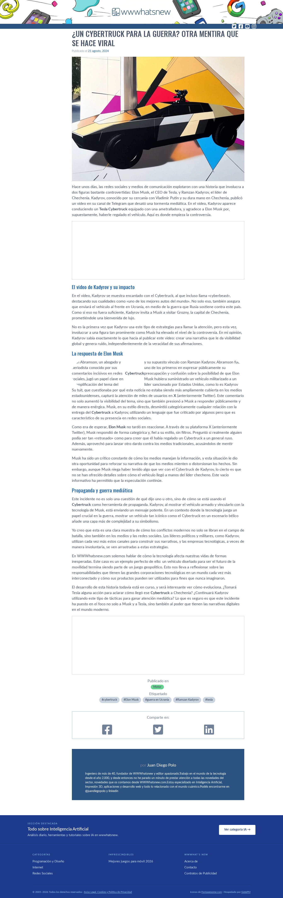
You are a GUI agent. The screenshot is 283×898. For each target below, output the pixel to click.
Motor (157, 687)
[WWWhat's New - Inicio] (141, 12)
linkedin (113, 791)
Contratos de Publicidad (200, 873)
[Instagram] (254, 26)
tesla (210, 699)
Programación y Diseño (48, 861)
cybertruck (110, 699)
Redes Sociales (43, 873)
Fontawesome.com (211, 892)
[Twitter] (234, 26)
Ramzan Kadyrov (188, 699)
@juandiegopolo (95, 791)
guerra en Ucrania (158, 699)
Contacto (190, 867)
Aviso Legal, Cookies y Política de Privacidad (108, 892)
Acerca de (191, 861)
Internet (38, 867)
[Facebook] (240, 26)
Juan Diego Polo (161, 765)
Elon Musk (132, 699)
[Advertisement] (158, 250)
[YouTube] (247, 26)
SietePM (245, 892)
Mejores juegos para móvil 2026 (131, 861)
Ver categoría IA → (237, 829)
